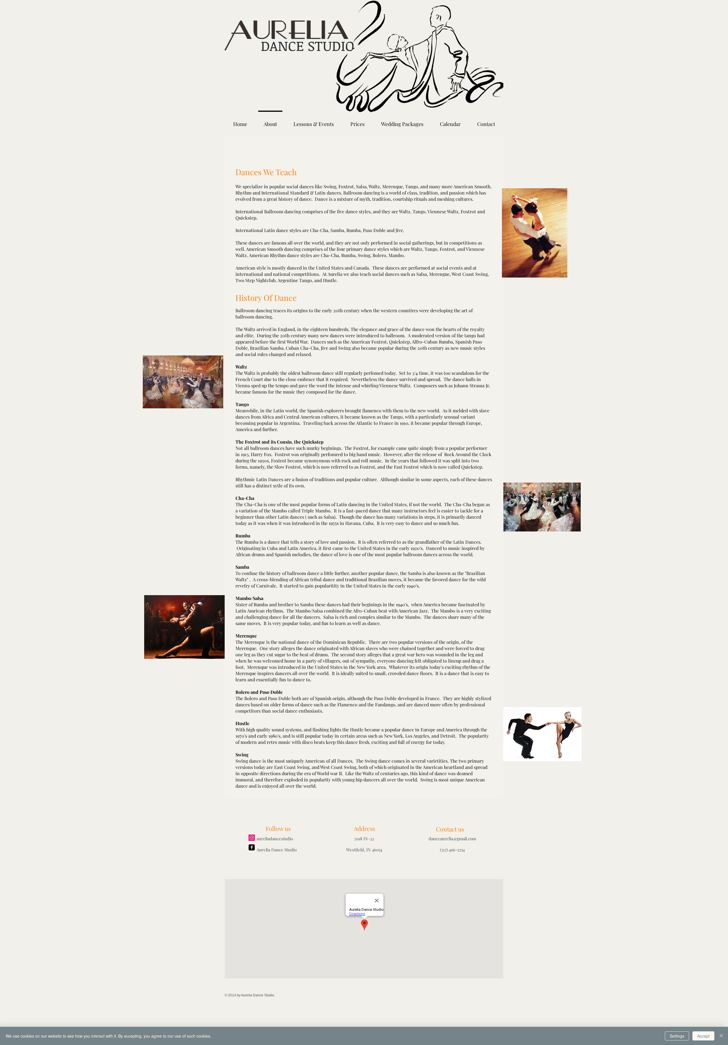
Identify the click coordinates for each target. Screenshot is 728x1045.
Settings (677, 1036)
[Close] (721, 1035)
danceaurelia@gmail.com (452, 838)
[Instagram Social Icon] (252, 838)
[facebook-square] (252, 847)
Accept (703, 1036)
